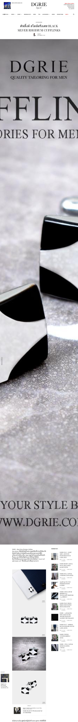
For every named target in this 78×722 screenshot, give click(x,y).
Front (24, 708)
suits (31, 708)
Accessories (39, 22)
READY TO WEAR (26, 708)
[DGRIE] (39, 6)
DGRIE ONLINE (71, 7)
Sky (40, 33)
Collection (38, 708)
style (27, 708)
